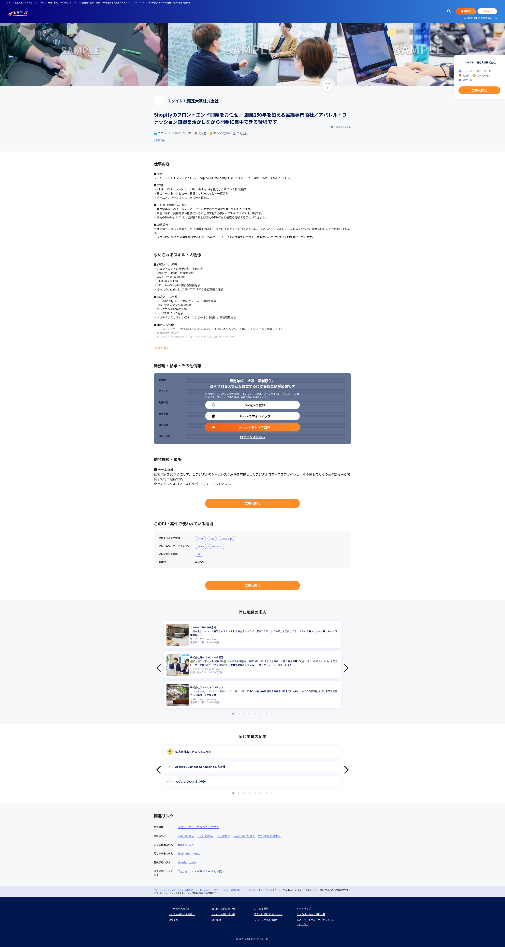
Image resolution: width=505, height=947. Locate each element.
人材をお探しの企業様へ (182, 914)
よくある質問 (261, 908)
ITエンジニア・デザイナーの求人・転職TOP (173, 890)
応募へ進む (252, 503)
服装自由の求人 (187, 863)
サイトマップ (304, 908)
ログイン (487, 11)
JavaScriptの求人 (244, 836)
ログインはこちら (252, 437)
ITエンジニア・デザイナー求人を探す (201, 871)
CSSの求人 (223, 836)
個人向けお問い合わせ (223, 908)
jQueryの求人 (186, 836)
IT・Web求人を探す (179, 908)
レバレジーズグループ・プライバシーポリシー (267, 393)
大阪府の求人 (186, 845)
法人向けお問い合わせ (223, 914)
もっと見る (162, 347)
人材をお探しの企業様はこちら (480, 17)
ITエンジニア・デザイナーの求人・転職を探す (220, 890)
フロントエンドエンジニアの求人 (198, 827)
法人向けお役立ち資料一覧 (311, 914)
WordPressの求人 (269, 836)
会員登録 (466, 11)
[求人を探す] (449, 11)
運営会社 (173, 920)
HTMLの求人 (205, 836)
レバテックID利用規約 (228, 393)
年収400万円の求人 (190, 854)
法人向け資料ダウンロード (268, 914)
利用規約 (210, 393)
